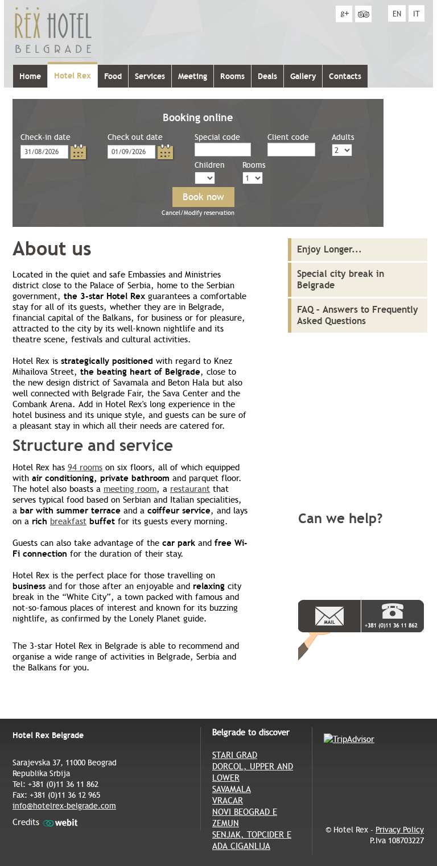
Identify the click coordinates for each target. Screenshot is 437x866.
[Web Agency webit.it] (60, 822)
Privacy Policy (400, 829)
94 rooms (85, 467)
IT (416, 14)
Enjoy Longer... (329, 249)
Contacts (345, 76)
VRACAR (227, 800)
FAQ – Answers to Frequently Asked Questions (357, 315)
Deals (267, 76)
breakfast (68, 521)
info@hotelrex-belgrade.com (64, 805)
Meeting (192, 76)
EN (397, 14)
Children (210, 164)
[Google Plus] (344, 14)
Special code (217, 137)
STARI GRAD (234, 755)
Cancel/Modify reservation (198, 213)
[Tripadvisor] (363, 14)
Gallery (303, 76)
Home (30, 76)
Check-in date (45, 137)
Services (150, 76)
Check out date (135, 137)
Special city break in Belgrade (340, 279)
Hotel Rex (72, 75)
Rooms (232, 76)
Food (113, 76)
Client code (288, 137)
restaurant (190, 489)
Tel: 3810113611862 (392, 616)
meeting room (130, 489)
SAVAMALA (231, 789)
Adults (343, 137)
